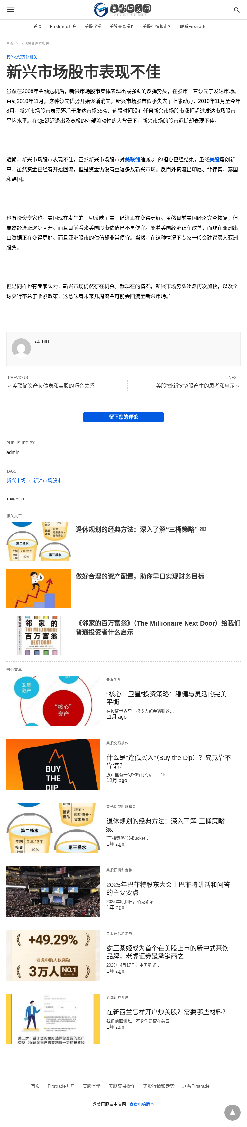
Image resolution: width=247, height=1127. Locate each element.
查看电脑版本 (141, 1104)
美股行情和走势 (157, 26)
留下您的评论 (123, 417)
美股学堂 (93, 26)
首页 (38, 26)
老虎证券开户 (117, 997)
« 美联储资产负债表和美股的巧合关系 (51, 385)
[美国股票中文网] (123, 9)
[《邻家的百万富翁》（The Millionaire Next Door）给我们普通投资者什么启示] (38, 635)
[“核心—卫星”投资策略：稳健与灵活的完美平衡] (53, 701)
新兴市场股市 (47, 480)
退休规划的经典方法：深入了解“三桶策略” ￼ (141, 529)
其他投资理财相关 (35, 43)
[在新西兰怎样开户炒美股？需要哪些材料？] (53, 1019)
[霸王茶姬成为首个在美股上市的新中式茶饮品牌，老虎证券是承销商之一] (53, 955)
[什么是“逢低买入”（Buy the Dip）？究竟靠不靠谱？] (53, 764)
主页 (10, 43)
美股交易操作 (122, 26)
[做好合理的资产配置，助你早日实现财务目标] (38, 588)
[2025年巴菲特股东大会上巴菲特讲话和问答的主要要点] (53, 891)
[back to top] (232, 1113)
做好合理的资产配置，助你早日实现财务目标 (140, 576)
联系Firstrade (193, 26)
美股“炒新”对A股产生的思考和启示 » (197, 385)
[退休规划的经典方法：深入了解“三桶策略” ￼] (38, 541)
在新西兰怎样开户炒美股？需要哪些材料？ (167, 1012)
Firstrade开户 (63, 26)
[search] (237, 9)
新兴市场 (16, 480)
